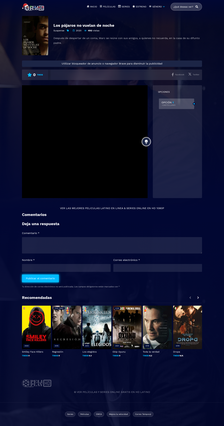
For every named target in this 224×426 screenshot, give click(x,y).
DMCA (99, 414)
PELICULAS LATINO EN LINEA (104, 208)
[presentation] (198, 298)
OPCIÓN (168, 103)
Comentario (30, 233)
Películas (84, 414)
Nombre (28, 260)
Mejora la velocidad (118, 414)
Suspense (58, 30)
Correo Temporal (143, 414)
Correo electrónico (126, 260)
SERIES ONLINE (136, 208)
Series (70, 414)
